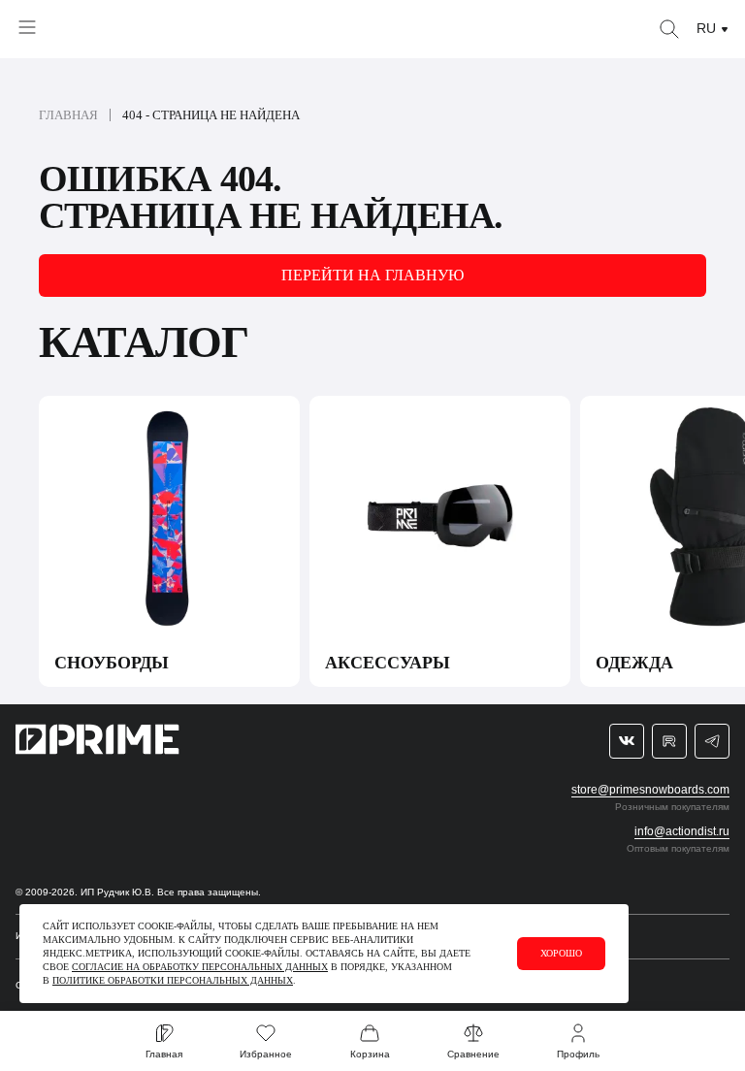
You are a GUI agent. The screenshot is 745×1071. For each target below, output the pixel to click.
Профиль (578, 1054)
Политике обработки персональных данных (172, 980)
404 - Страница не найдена (211, 115)
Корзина (370, 1054)
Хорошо (561, 953)
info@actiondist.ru (681, 831)
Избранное (266, 1054)
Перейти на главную (372, 275)
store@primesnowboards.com (650, 789)
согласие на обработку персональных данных (200, 966)
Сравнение (473, 1054)
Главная (68, 115)
